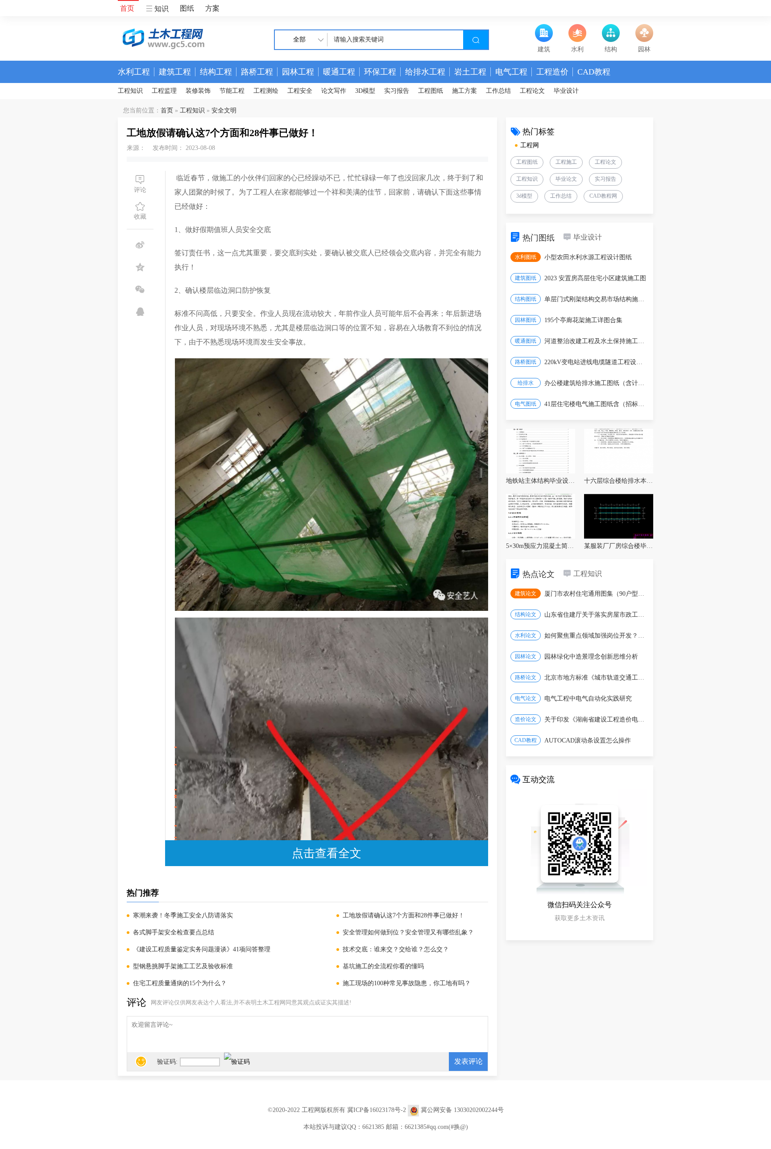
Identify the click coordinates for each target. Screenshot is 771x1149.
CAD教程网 (603, 196)
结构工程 (216, 71)
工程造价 (552, 71)
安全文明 (223, 110)
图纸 (187, 8)
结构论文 (525, 614)
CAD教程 (593, 71)
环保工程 (380, 71)
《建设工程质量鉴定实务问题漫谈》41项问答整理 (201, 949)
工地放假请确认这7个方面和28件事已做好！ (403, 915)
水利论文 (525, 635)
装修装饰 (198, 90)
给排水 (526, 383)
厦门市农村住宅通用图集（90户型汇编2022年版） (596, 593)
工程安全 (299, 90)
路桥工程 (257, 71)
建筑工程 (175, 71)
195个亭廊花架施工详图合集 (583, 320)
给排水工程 (425, 71)
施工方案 (464, 90)
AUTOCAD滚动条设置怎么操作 (587, 740)
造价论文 (525, 719)
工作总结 (498, 90)
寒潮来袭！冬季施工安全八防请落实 (183, 915)
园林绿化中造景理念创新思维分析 (591, 656)
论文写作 (333, 90)
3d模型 (524, 196)
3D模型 (365, 90)
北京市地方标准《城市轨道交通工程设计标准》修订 (596, 677)
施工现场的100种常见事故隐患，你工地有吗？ (407, 983)
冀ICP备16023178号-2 (376, 1110)
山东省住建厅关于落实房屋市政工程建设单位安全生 (596, 614)
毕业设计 (566, 90)
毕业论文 (566, 179)
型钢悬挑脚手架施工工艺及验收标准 (183, 966)
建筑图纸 (525, 278)
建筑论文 (525, 593)
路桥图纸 (525, 362)
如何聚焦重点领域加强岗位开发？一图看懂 (596, 635)
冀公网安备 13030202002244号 (462, 1110)
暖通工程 (339, 71)
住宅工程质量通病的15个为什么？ (180, 983)
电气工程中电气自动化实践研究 (588, 698)
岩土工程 (470, 71)
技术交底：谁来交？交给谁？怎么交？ (396, 949)
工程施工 (566, 162)
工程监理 (164, 90)
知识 (161, 8)
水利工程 (134, 71)
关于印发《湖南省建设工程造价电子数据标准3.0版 (596, 719)
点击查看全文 (326, 853)
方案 (212, 8)
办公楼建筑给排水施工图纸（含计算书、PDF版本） (596, 383)
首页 (127, 8)
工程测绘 (265, 90)
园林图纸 (525, 320)
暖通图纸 (525, 341)
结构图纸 (525, 299)
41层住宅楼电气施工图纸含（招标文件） (596, 404)
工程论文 (532, 90)
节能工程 (232, 90)
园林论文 (525, 656)
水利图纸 (525, 257)
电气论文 (525, 698)
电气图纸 (525, 404)
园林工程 (298, 71)
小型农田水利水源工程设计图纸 (588, 257)
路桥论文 (525, 677)
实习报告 (396, 90)
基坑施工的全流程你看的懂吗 (383, 966)
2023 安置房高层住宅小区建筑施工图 (595, 278)
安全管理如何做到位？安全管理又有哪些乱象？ (408, 932)
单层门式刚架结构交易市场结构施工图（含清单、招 (596, 299)
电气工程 (511, 71)
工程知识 (130, 90)
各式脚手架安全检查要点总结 (173, 932)
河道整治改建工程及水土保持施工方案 (596, 341)
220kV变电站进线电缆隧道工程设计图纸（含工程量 (596, 362)
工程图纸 (430, 90)
